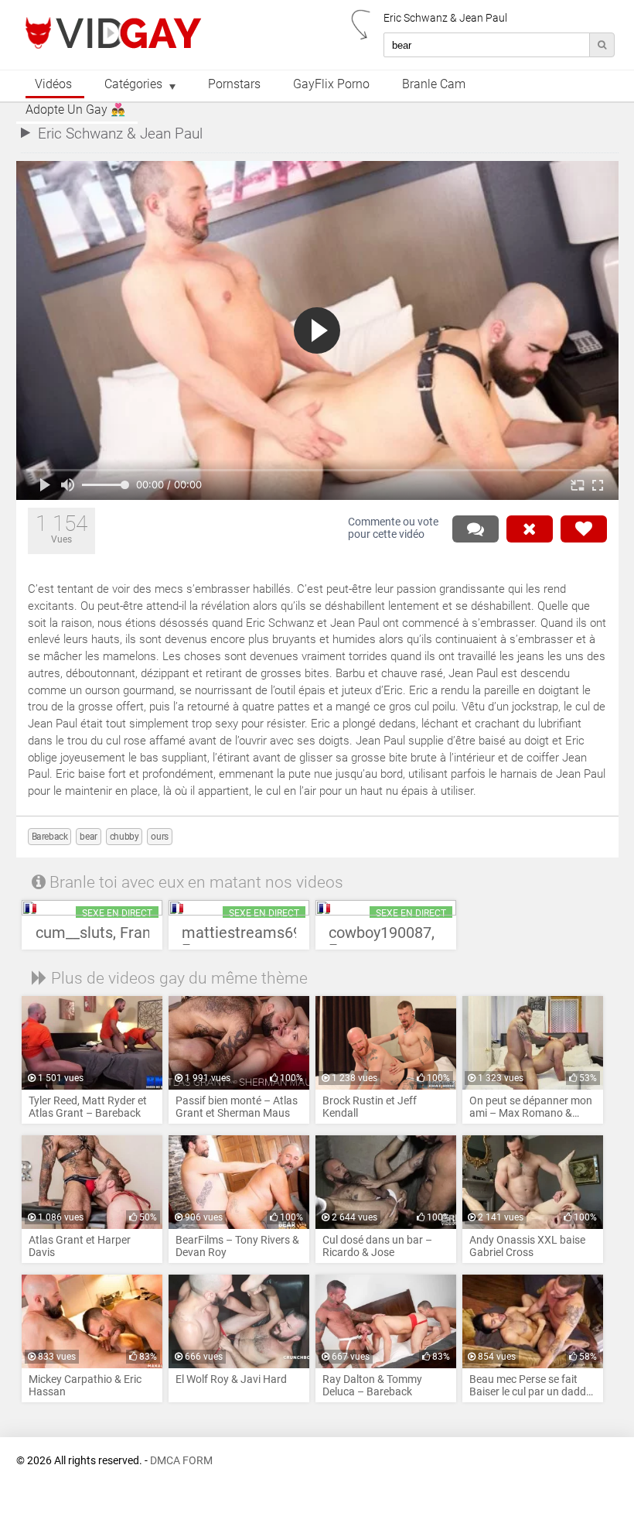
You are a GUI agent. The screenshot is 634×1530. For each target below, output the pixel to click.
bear (88, 836)
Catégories (133, 84)
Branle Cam (433, 84)
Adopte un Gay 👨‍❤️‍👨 (75, 110)
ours (159, 836)
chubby (124, 836)
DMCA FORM (181, 1460)
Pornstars (234, 84)
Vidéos (53, 84)
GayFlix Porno (331, 84)
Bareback (50, 836)
